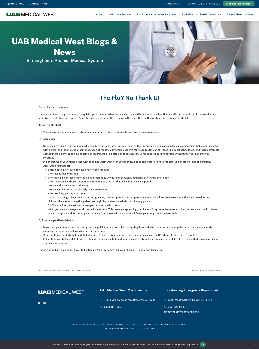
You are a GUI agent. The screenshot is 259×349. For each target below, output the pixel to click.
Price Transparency (83, 325)
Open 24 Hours (38, 3)
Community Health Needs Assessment (164, 325)
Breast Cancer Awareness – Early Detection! (63, 271)
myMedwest (173, 4)
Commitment (149, 328)
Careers (214, 4)
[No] (255, 344)
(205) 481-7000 (15, 3)
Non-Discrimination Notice (121, 328)
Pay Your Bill (195, 4)
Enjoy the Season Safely (206, 271)
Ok (203, 344)
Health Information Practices (119, 325)
